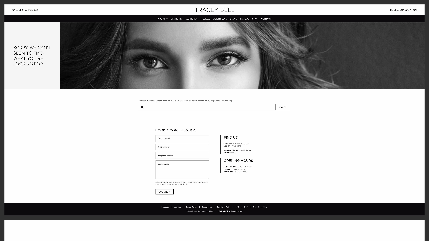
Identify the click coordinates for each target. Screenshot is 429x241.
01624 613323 (230, 153)
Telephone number (165, 156)
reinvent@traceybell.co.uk (237, 150)
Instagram (177, 207)
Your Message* (163, 164)
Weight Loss (220, 19)
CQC (246, 207)
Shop (255, 19)
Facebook (165, 207)
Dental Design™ (237, 211)
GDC (237, 207)
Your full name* (164, 139)
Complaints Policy (223, 207)
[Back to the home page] (214, 10)
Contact (266, 19)
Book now (164, 191)
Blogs (233, 19)
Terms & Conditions (260, 207)
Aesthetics (191, 19)
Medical (205, 19)
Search (283, 107)
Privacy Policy (191, 207)
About (161, 19)
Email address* (163, 147)
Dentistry (176, 19)
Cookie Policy (207, 207)
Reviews (244, 19)
